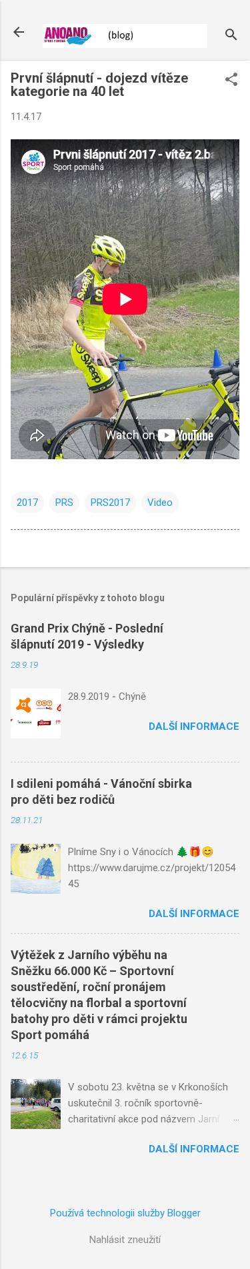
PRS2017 (110, 503)
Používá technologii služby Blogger (125, 1213)
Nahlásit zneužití (125, 1240)
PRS (64, 503)
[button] (231, 80)
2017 (27, 503)
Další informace (194, 726)
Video (160, 503)
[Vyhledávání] (231, 36)
